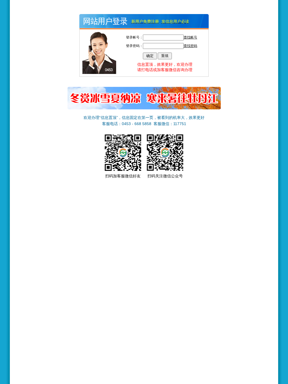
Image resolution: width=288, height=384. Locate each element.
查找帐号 (190, 37)
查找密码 (190, 46)
